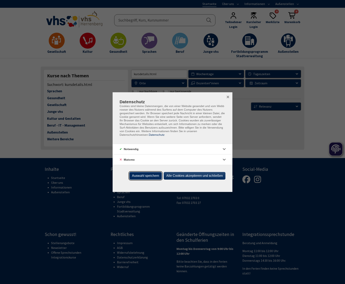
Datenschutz (157, 134)
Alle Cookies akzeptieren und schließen (194, 175)
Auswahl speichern (145, 175)
